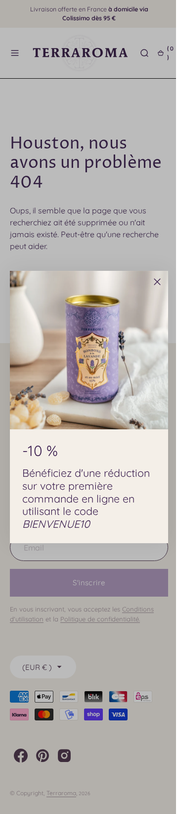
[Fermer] (154, 282)
